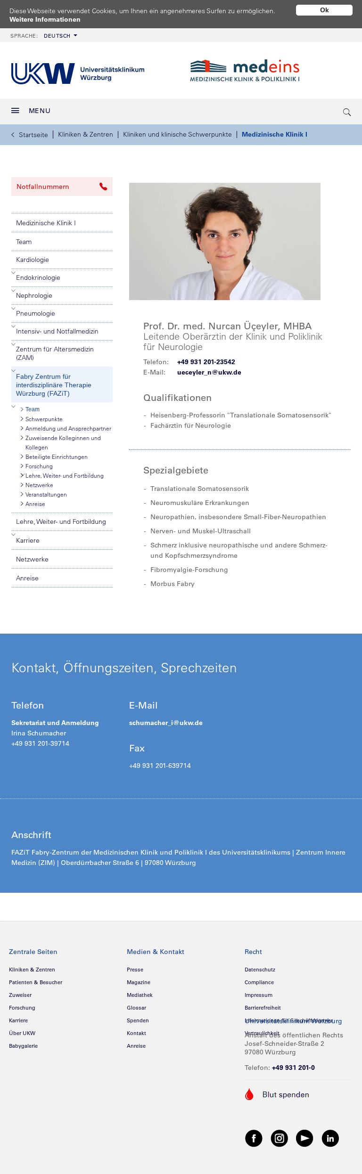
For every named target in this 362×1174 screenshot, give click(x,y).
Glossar (136, 1007)
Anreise (35, 503)
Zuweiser (20, 995)
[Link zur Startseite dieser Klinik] (269, 70)
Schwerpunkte (44, 419)
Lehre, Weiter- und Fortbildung (64, 475)
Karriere (28, 540)
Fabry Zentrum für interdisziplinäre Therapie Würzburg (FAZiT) (53, 385)
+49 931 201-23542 (206, 362)
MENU (40, 110)
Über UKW (22, 1033)
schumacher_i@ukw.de (166, 722)
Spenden (138, 1020)
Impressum (258, 995)
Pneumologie (35, 313)
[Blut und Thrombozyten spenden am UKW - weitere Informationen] (277, 1093)
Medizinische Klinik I (274, 134)
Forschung (39, 466)
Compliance (259, 982)
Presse (135, 969)
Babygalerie (23, 1046)
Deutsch (40, 36)
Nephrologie (34, 295)
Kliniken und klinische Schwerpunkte (177, 134)
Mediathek (140, 995)
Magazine (138, 982)
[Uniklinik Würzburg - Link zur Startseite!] (77, 70)
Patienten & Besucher (35, 982)
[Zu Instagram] (279, 1137)
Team (24, 241)
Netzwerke (39, 485)
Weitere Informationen (45, 19)
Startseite (33, 134)
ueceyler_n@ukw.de (209, 372)
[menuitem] (43, 35)
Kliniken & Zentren (85, 134)
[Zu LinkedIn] (330, 1137)
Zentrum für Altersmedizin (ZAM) (55, 353)
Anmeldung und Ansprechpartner (68, 428)
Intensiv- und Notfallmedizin (57, 331)
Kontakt (136, 1033)
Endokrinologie (38, 277)
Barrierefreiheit (263, 1007)
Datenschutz (260, 969)
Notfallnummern (42, 186)
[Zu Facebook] (254, 1137)
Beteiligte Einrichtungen (56, 456)
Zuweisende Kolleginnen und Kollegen (63, 442)
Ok (324, 10)
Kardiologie (32, 259)
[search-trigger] (347, 111)
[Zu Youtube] (305, 1137)
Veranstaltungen (46, 494)
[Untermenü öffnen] (13, 273)
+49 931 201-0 (293, 1067)
